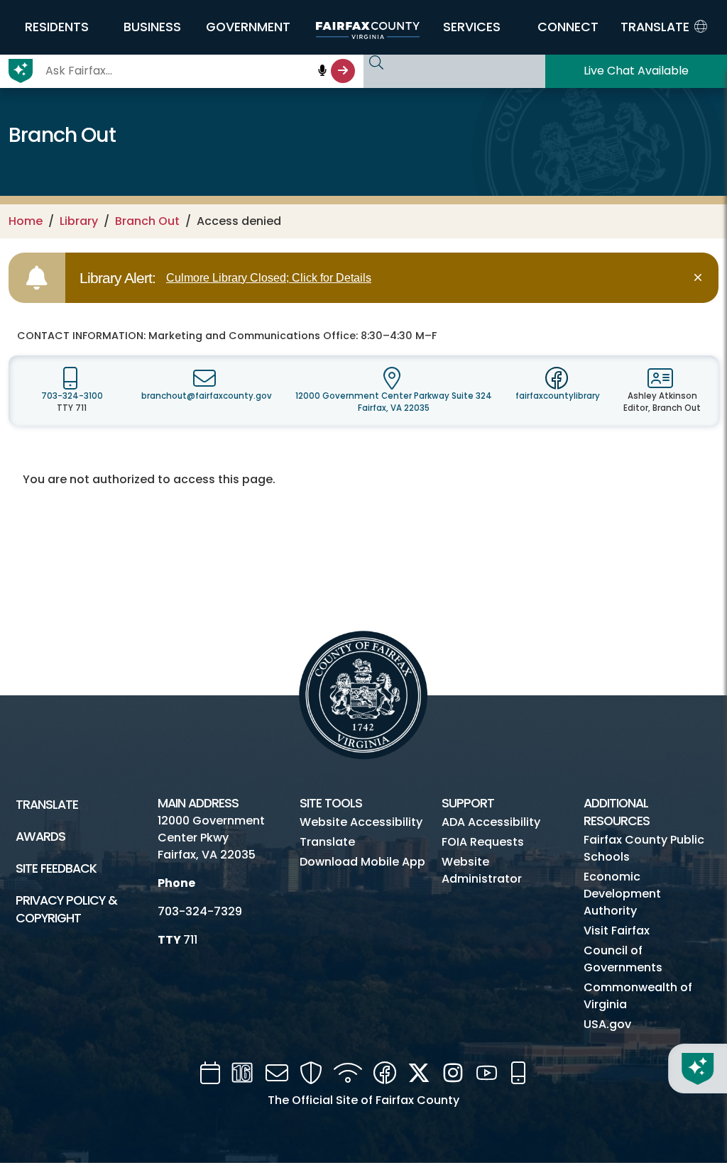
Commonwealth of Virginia (638, 995)
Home (26, 221)
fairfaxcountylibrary (557, 396)
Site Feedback (56, 868)
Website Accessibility (361, 822)
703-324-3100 (72, 396)
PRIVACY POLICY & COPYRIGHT (66, 909)
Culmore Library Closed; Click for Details (268, 278)
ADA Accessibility (491, 822)
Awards (40, 836)
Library (79, 221)
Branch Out (147, 221)
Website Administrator (482, 870)
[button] (56, 27)
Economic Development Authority (622, 893)
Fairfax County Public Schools (644, 848)
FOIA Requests (483, 842)
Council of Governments (623, 959)
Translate (47, 804)
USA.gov (607, 1024)
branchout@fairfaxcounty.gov (206, 396)
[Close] (700, 278)
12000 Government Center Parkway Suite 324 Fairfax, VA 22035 (393, 402)
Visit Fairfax (617, 930)
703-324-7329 (200, 911)
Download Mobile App (362, 862)
